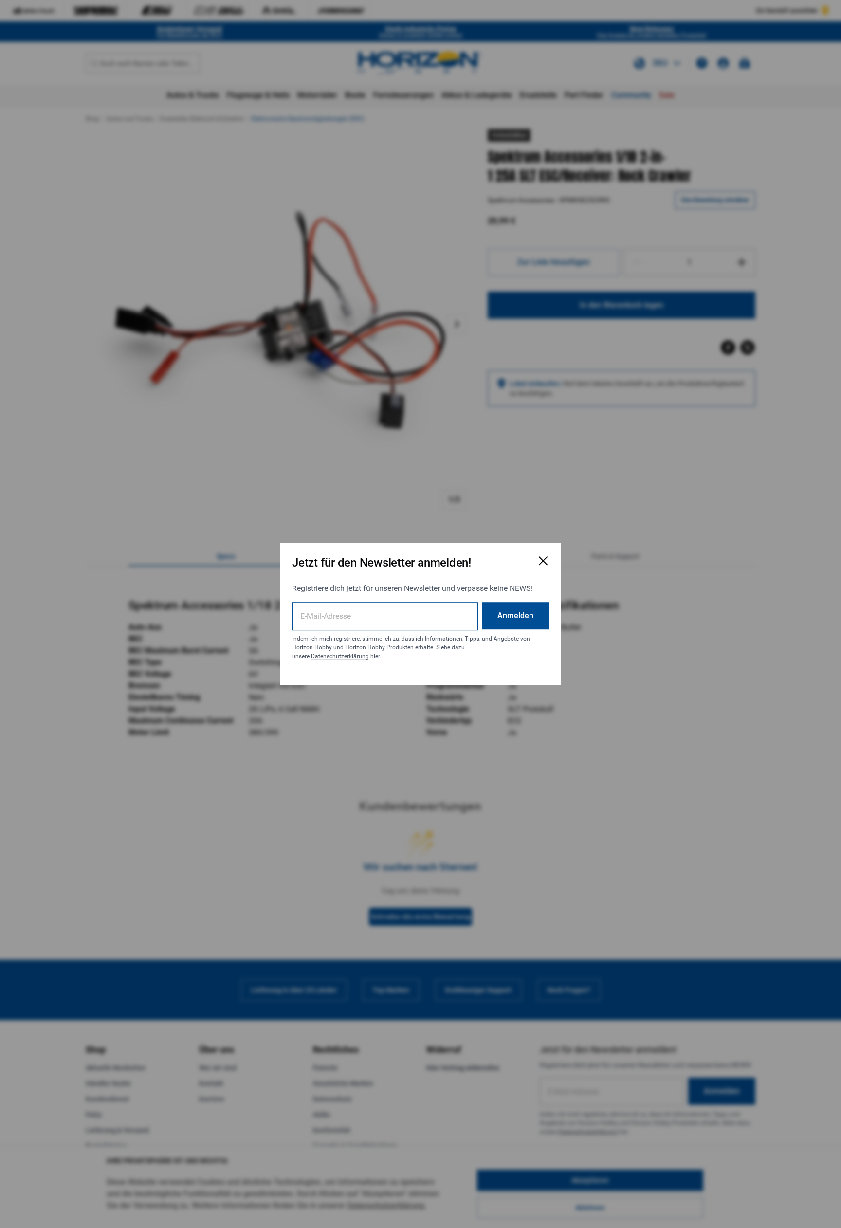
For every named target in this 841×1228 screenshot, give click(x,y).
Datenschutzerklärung (340, 656)
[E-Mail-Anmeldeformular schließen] (543, 561)
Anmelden (515, 615)
